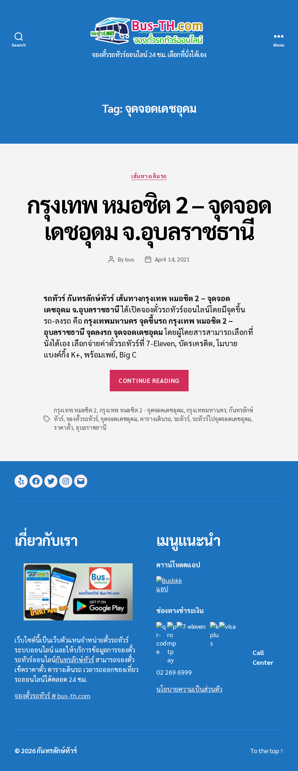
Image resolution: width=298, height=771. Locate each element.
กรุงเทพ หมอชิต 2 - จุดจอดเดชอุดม (142, 410)
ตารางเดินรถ (155, 419)
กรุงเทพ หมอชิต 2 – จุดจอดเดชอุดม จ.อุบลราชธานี (149, 217)
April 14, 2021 (172, 259)
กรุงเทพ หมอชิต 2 (75, 410)
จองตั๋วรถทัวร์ (82, 419)
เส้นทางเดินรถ (149, 176)
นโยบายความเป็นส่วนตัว (189, 689)
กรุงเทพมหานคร (206, 410)
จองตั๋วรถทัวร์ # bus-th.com (52, 695)
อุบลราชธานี (91, 427)
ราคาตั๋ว (63, 427)
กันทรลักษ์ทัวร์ (75, 659)
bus (129, 259)
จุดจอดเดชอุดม (119, 419)
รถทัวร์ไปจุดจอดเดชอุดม (221, 419)
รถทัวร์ (182, 419)
